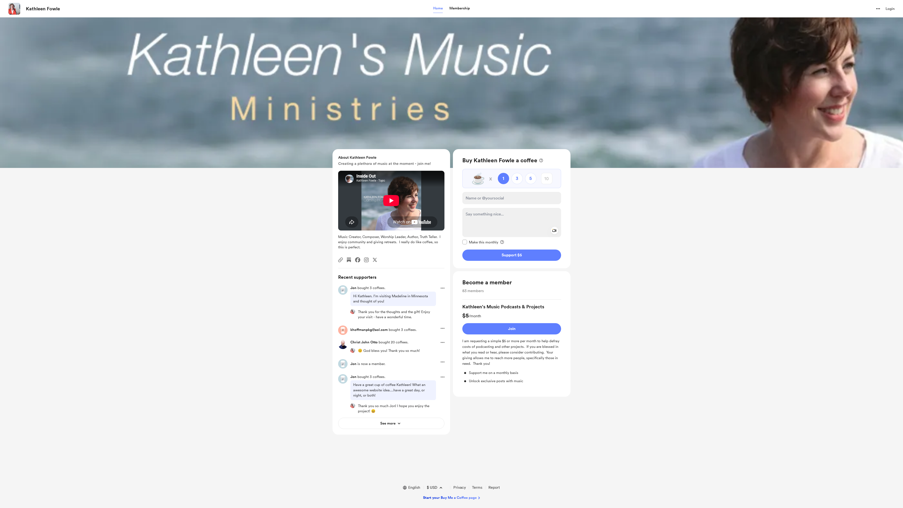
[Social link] (340, 260)
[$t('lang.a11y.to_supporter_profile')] (352, 311)
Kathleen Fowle (43, 9)
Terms (477, 487)
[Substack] (349, 260)
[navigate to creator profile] (14, 9)
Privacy (459, 487)
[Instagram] (366, 260)
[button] (438, 8)
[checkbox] (480, 242)
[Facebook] (357, 259)
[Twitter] (374, 260)
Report (494, 487)
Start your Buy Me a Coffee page (450, 498)
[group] (511, 343)
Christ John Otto (364, 342)
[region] (511, 208)
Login (890, 9)
